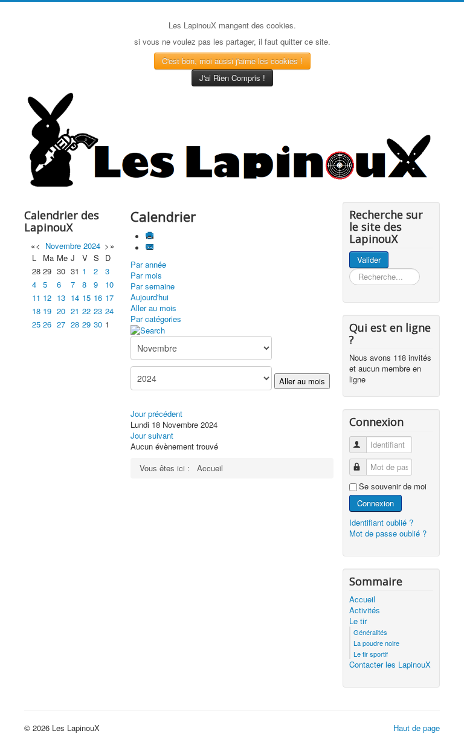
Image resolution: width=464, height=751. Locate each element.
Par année (148, 264)
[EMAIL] (151, 248)
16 (98, 297)
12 (47, 297)
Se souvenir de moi (393, 486)
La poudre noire (376, 643)
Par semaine (152, 286)
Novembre (63, 245)
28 (75, 324)
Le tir (358, 621)
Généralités (370, 632)
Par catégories (155, 318)
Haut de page (416, 727)
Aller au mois (153, 308)
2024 (91, 245)
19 (47, 311)
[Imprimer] (151, 236)
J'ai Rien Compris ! (232, 77)
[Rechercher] (147, 329)
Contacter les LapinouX (390, 664)
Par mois (146, 275)
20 (61, 311)
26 (47, 324)
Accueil (362, 599)
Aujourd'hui (149, 297)
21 (75, 311)
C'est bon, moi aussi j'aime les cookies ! (232, 60)
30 (98, 324)
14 (75, 297)
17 (109, 297)
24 (109, 311)
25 (36, 324)
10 (109, 284)
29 (86, 324)
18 (36, 311)
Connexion (375, 503)
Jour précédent (156, 413)
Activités (364, 610)
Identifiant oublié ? (381, 522)
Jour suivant (151, 435)
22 (86, 311)
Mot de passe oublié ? (388, 533)
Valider (369, 259)
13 (61, 297)
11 (36, 297)
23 (98, 311)
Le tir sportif (370, 654)
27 (61, 324)
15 (86, 297)
